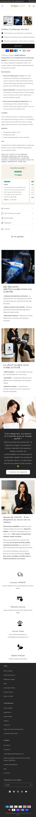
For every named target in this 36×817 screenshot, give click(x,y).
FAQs (5, 684)
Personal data (8, 717)
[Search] (30, 6)
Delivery (6, 721)
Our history (7, 745)
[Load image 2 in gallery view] (17, 20)
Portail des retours (9, 675)
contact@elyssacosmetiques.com (14, 754)
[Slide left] (1, 21)
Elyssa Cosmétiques (12, 813)
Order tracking (8, 671)
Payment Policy (8, 692)
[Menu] (2, 6)
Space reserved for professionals (13, 729)
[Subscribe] (30, 785)
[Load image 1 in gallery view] (8, 20)
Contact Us (7, 749)
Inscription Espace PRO (10, 733)
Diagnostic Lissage (9, 679)
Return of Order (8, 696)
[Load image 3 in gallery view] (27, 20)
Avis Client (7, 773)
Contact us (7, 725)
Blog (5, 769)
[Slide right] (34, 21)
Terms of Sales (8, 708)
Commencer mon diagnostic (18, 472)
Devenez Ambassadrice (10, 765)
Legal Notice (7, 712)
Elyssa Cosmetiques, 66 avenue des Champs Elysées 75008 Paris (17, 759)
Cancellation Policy (9, 688)
